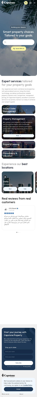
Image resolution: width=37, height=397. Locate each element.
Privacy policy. (27, 366)
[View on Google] (6, 209)
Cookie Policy (27, 385)
